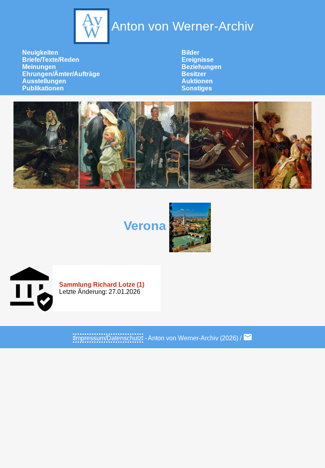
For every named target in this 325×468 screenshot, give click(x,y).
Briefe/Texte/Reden (50, 59)
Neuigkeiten (40, 52)
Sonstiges (197, 88)
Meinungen (39, 66)
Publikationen (43, 88)
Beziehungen (202, 66)
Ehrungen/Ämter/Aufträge (61, 74)
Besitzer (194, 74)
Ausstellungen (44, 81)
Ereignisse (198, 59)
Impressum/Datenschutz (108, 338)
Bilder (190, 52)
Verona (145, 226)
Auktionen (197, 81)
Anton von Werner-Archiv (182, 26)
